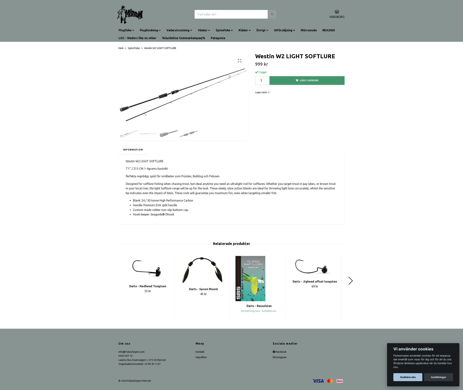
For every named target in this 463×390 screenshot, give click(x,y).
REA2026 (328, 30)
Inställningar (438, 377)
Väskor (202, 30)
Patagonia (218, 38)
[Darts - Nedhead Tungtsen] (147, 268)
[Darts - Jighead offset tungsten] (314, 266)
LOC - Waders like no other (137, 38)
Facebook (280, 351)
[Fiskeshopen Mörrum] (130, 14)
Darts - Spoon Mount (203, 289)
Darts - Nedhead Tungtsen (147, 286)
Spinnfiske (223, 30)
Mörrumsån (309, 30)
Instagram (280, 357)
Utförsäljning (283, 30)
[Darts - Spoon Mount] (203, 270)
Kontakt (200, 351)
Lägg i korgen (309, 80)
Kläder (243, 30)
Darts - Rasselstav (259, 306)
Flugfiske (125, 30)
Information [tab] (133, 149)
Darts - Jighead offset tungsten (315, 281)
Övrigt (261, 30)
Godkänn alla (408, 377)
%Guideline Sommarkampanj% (183, 38)
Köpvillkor (201, 357)
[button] (350, 281)
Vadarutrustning (178, 30)
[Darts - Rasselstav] (259, 278)
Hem (121, 48)
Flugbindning (149, 30)
